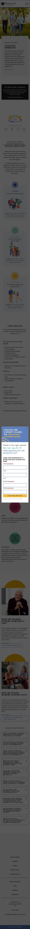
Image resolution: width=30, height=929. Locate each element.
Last (4, 478)
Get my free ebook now (15, 495)
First (4, 471)
